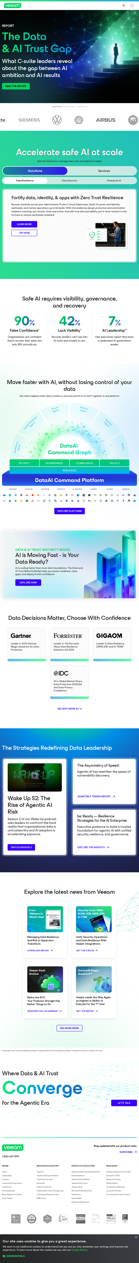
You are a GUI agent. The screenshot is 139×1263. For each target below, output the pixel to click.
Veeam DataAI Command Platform (86, 1171)
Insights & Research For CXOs (118, 1171)
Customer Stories (113, 1190)
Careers (5, 1179)
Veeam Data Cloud (79, 1183)
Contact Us (7, 1187)
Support (40, 1171)
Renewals (41, 1183)
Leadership (7, 1175)
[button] (69, 1256)
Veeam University (44, 1187)
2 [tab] (65, 108)
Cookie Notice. (80, 1250)
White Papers (112, 1183)
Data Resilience (78, 1175)
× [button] (136, 1237)
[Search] (124, 6)
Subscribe (126, 1152)
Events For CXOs (113, 1175)
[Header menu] (132, 6)
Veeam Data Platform (80, 1179)
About (4, 1171)
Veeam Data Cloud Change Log (50, 1190)
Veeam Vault (77, 1187)
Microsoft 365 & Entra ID (82, 1190)
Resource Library (113, 1179)
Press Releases (8, 1190)
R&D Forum (41, 1198)
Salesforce (76, 1194)
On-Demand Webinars (115, 1187)
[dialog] (69, 1248)
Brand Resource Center (12, 1194)
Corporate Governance (12, 1183)
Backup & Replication (80, 1202)
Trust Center (7, 1198)
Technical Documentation (48, 1175)
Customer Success (45, 1179)
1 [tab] (53, 108)
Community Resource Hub (48, 1194)
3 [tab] (78, 108)
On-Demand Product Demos (118, 1194)
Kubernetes (76, 1198)
